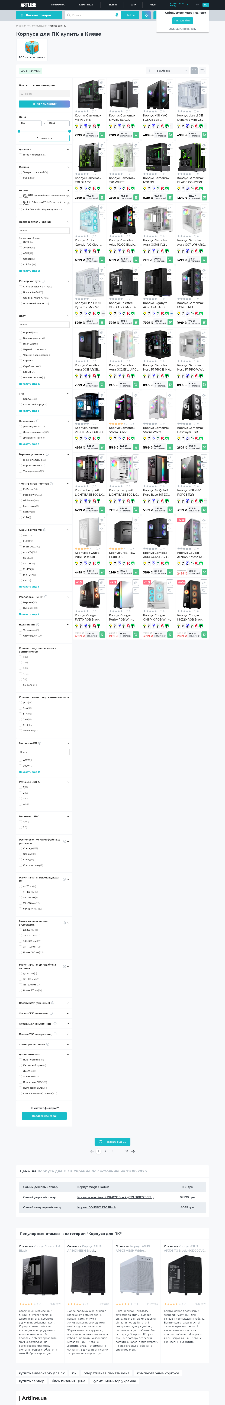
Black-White (30, 343)
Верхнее (30, 602)
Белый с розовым (34, 338)
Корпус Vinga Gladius (93, 1187)
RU (205, 5)
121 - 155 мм (30, 897)
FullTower (30, 489)
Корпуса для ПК (57, 25)
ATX (28, 535)
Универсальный (33, 471)
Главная (20, 25)
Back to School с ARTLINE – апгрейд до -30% (46, 203)
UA (197, 5)
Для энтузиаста (34, 426)
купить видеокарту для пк (42, 1373)
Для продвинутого (36, 432)
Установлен (31, 630)
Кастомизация (86, 5)
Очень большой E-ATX (37, 286)
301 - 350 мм (32, 941)
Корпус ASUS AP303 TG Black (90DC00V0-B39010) (184, 1251)
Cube (27, 517)
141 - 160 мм (31, 979)
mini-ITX (30, 552)
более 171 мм (32, 908)
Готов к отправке (34, 154)
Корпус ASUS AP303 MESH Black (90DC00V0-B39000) (84, 1251)
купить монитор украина (114, 1381)
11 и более (30, 730)
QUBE (28, 242)
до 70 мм (29, 886)
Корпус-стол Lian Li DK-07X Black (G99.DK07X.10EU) (115, 1197)
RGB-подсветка (33, 1059)
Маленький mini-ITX (36, 303)
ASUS (28, 253)
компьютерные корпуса (158, 1373)
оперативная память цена (107, 1373)
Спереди (30, 848)
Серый (28, 360)
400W (28, 760)
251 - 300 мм (31, 935)
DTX (27, 580)
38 (126, 1151)
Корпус (30, 399)
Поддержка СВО (35, 1082)
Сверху (29, 854)
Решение (112, 5)
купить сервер (31, 1381)
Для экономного (34, 437)
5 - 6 (27, 713)
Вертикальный (34, 465)
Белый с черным (34, 377)
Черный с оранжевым (37, 355)
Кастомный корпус (35, 404)
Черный (30, 332)
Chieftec (29, 264)
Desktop (29, 511)
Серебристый (32, 366)
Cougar (29, 259)
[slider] (19, 131)
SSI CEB (29, 563)
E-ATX (28, 541)
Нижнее (30, 608)
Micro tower (31, 506)
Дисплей (29, 1071)
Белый (29, 372)
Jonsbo (29, 247)
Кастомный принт (34, 1065)
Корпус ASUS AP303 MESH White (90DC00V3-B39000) (133, 1251)
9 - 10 (28, 725)
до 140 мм (30, 973)
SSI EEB (28, 558)
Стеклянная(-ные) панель (40, 1093)
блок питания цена (68, 1381)
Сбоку (28, 859)
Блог (133, 5)
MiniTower (31, 500)
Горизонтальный (34, 460)
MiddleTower (32, 495)
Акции (153, 5)
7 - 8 (27, 719)
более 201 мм (32, 990)
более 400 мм (33, 952)
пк (74, 1373)
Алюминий (31, 1076)
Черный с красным (35, 349)
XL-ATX (28, 569)
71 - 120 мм (30, 892)
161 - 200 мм (31, 984)
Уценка (29, 178)
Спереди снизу (33, 865)
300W (28, 765)
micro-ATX (31, 546)
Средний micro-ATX (36, 298)
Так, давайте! (182, 20)
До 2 (27, 702)
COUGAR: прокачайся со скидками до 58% (46, 196)
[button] (44, 104)
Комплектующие (36, 25)
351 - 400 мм (32, 946)
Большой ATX (33, 292)
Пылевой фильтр (35, 1087)
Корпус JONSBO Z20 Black (96, 1207)
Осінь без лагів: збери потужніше (43, 209)
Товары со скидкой (35, 172)
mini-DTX (29, 574)
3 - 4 (27, 708)
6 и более (30, 685)
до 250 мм (30, 930)
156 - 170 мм (31, 903)
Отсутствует (32, 635)
